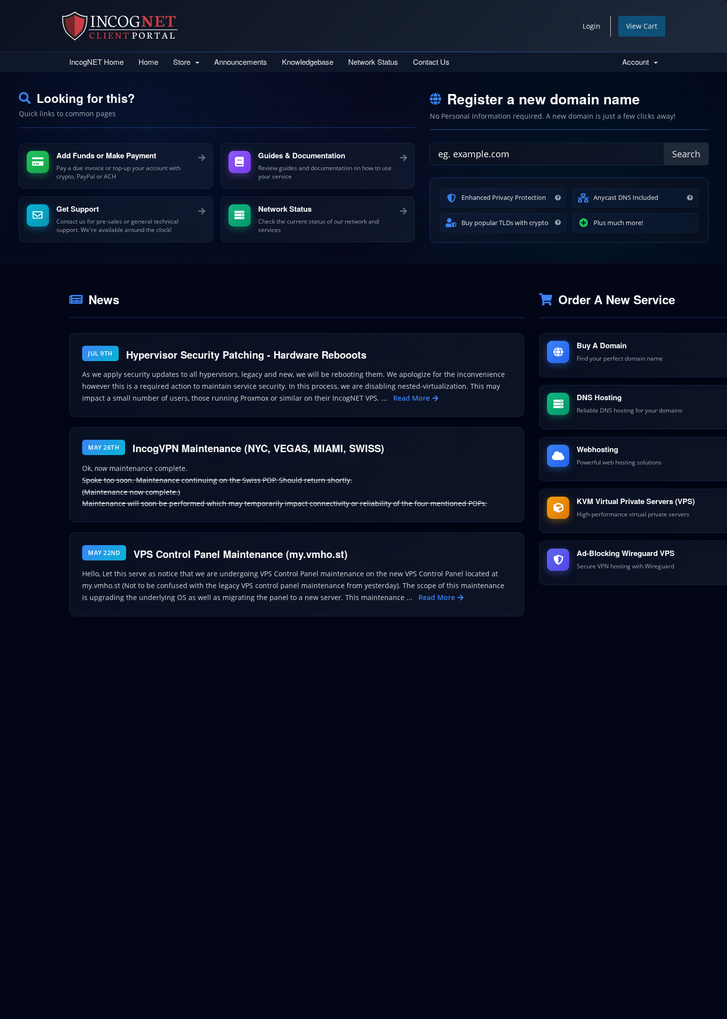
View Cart (641, 26)
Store (183, 61)
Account (637, 61)
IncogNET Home (96, 61)
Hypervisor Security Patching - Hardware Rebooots (246, 354)
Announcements (240, 61)
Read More (411, 398)
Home (148, 61)
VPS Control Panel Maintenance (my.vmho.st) (241, 554)
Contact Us (431, 61)
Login (591, 26)
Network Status (373, 61)
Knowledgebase (307, 61)
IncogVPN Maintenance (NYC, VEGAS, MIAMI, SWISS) (258, 448)
